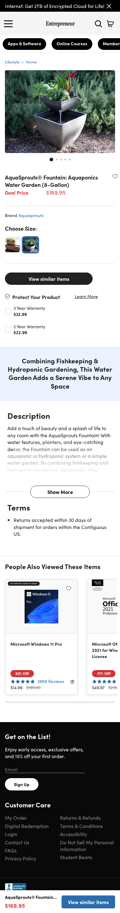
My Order (16, 817)
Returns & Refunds (80, 817)
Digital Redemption (27, 825)
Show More (60, 491)
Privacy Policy (20, 858)
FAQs (11, 850)
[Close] (109, 6)
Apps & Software (24, 43)
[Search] (98, 24)
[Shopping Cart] (110, 23)
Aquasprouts (31, 215)
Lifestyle (12, 62)
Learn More (86, 296)
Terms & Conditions (81, 825)
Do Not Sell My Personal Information (87, 845)
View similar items (49, 278)
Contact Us (17, 842)
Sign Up (22, 784)
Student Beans (76, 857)
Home (31, 62)
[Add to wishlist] (115, 176)
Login (11, 833)
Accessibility (73, 833)
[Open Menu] (10, 24)
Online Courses (72, 43)
